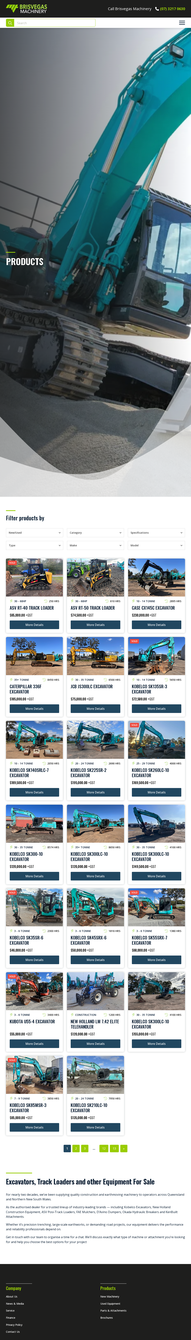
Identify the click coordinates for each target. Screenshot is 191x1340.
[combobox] (31, 532)
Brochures (106, 1317)
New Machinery (109, 1296)
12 (104, 1148)
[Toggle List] (59, 532)
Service (10, 1310)
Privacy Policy (14, 1325)
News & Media (15, 1303)
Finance (10, 1317)
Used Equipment (110, 1303)
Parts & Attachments (113, 1310)
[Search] (10, 23)
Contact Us (13, 1331)
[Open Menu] (182, 23)
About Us (11, 1296)
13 (114, 1148)
